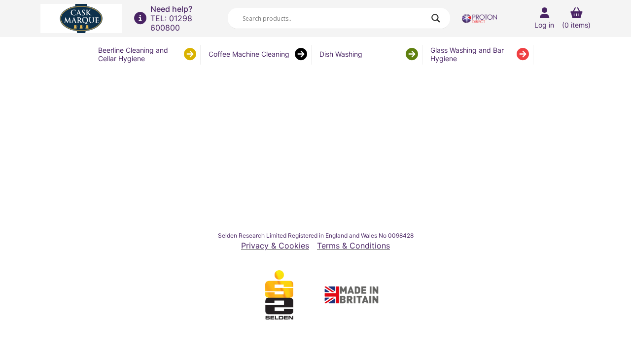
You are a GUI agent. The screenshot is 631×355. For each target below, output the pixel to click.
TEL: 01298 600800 (171, 23)
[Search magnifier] (436, 18)
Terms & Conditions (353, 245)
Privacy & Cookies (275, 245)
